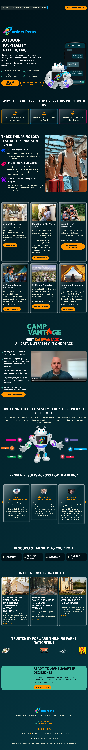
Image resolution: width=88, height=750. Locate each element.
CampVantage (7, 8)
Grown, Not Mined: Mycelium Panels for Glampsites (71, 600)
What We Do (17, 8)
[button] (2, 502)
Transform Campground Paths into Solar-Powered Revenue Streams (43, 603)
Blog (44, 8)
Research (27, 8)
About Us (36, 8)
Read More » (7, 624)
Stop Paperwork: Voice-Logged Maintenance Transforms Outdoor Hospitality (13, 604)
